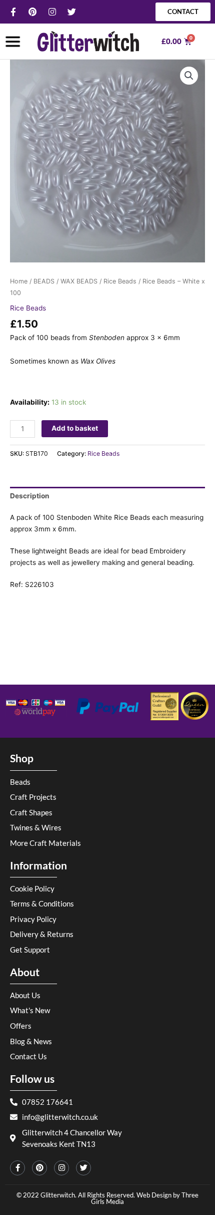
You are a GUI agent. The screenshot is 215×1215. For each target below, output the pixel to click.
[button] (189, 76)
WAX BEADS (79, 281)
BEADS (44, 281)
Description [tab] (30, 496)
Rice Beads (120, 281)
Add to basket (75, 428)
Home (19, 281)
